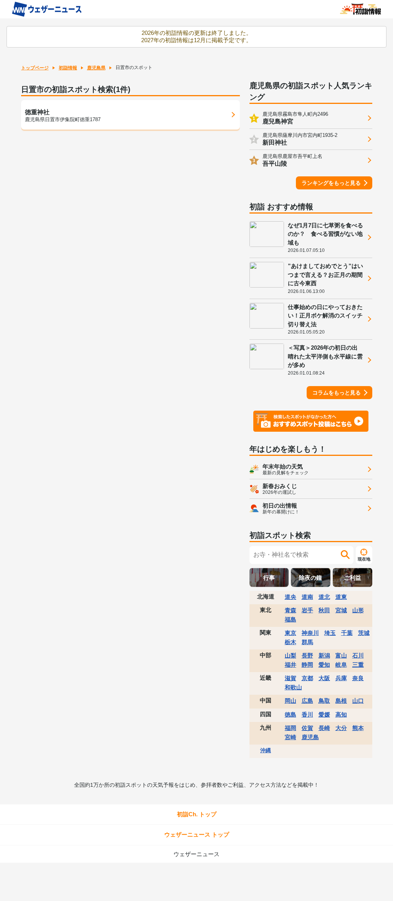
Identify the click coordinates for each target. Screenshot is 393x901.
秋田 (324, 610)
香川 (307, 714)
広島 (307, 700)
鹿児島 (310, 737)
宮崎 (290, 737)
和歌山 (293, 687)
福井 (290, 664)
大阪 (324, 678)
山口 (358, 700)
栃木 (290, 642)
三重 (358, 664)
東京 (290, 633)
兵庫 (341, 678)
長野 (307, 655)
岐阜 (341, 664)
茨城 (364, 633)
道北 (324, 597)
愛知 (324, 664)
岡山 (290, 700)
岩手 (307, 610)
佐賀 (307, 728)
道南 (307, 597)
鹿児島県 (96, 68)
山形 (358, 610)
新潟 (324, 655)
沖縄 (265, 750)
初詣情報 (68, 68)
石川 (358, 655)
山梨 (290, 655)
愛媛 (324, 714)
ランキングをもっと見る (331, 183)
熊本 (358, 728)
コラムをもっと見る (336, 393)
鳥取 (324, 700)
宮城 (341, 610)
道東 (341, 597)
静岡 (307, 664)
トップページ (35, 68)
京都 (307, 678)
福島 (290, 619)
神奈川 (310, 633)
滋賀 (290, 678)
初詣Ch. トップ (196, 814)
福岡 (290, 728)
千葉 (347, 633)
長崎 (324, 728)
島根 (341, 700)
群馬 (307, 642)
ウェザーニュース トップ (196, 834)
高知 (341, 714)
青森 (290, 610)
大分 (341, 728)
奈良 (358, 678)
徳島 (290, 714)
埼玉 (330, 633)
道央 (290, 597)
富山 (341, 655)
